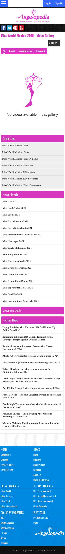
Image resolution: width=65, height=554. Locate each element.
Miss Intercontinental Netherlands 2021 (23, 234)
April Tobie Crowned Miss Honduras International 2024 (31, 388)
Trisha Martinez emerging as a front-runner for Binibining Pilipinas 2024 (27, 370)
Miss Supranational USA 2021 (18, 287)
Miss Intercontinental (43, 501)
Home (4, 449)
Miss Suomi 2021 (11, 214)
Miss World (6, 491)
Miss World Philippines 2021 (17, 248)
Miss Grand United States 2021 (18, 281)
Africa (3, 538)
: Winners (20, 178)
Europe (4, 533)
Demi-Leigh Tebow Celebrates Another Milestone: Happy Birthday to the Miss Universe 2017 (31, 380)
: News (15, 152)
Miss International (9, 506)
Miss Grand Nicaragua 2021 (17, 267)
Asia (3, 518)
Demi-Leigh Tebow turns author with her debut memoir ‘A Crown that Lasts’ (32, 405)
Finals (12, 51)
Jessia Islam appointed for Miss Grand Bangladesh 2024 (31, 362)
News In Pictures (41, 480)
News (36, 449)
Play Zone (39, 512)
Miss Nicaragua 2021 (13, 241)
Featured (37, 470)
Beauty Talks (39, 465)
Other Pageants (43, 486)
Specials (37, 475)
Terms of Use (7, 470)
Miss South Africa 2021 (14, 208)
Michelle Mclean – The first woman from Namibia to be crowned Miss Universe (31, 424)
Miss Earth (5, 501)
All (4, 51)
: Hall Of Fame (20, 158)
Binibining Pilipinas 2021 (16, 254)
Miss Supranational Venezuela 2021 (21, 301)
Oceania (4, 543)
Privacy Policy (7, 465)
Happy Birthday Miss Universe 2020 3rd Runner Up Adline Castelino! (29, 329)
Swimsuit (40, 51)
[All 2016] (54, 43)
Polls (35, 523)
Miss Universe (7, 496)
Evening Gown (25, 51)
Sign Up (59, 3)
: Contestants (21, 185)
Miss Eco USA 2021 (12, 294)
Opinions (37, 459)
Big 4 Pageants (10, 486)
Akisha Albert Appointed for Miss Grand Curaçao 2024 (30, 355)
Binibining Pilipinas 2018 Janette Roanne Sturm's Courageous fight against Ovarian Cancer (28, 338)
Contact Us (6, 454)
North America (7, 528)
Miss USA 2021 (10, 201)
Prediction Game (40, 518)
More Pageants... (41, 506)
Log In (47, 3)
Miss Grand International (44, 496)
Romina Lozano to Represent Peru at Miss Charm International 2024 (28, 348)
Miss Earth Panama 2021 (15, 221)
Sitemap (4, 459)
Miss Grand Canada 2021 (16, 274)
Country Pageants (12, 512)
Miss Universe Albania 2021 (17, 261)
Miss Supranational (42, 491)
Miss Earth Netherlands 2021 (17, 228)
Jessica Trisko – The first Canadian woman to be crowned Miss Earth (32, 396)
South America (7, 523)
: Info (15, 145)
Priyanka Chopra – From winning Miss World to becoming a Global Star (27, 415)
